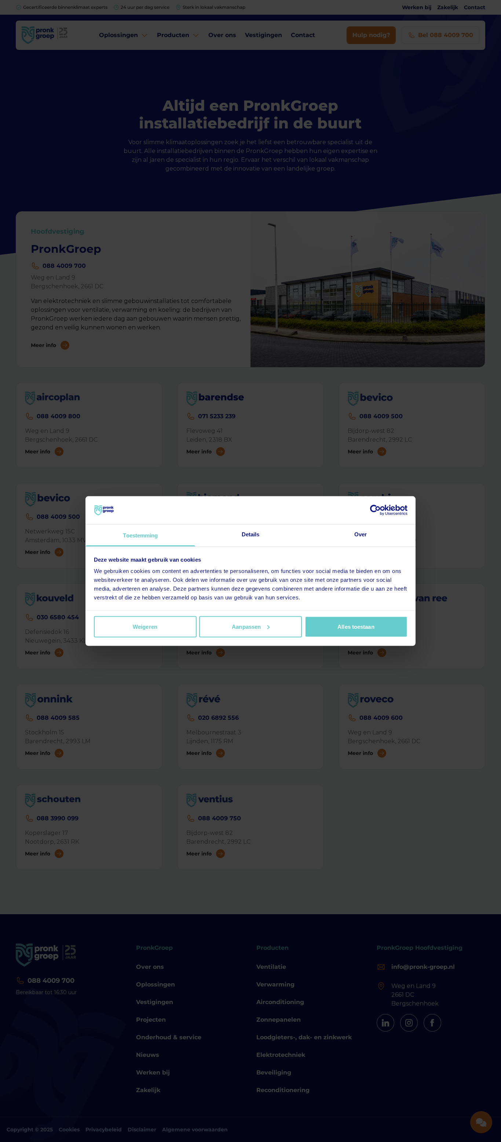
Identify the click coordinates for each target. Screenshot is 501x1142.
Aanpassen (246, 626)
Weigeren (145, 626)
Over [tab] (360, 534)
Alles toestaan (355, 626)
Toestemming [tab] (140, 535)
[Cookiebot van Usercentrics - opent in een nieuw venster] (375, 509)
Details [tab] (251, 534)
